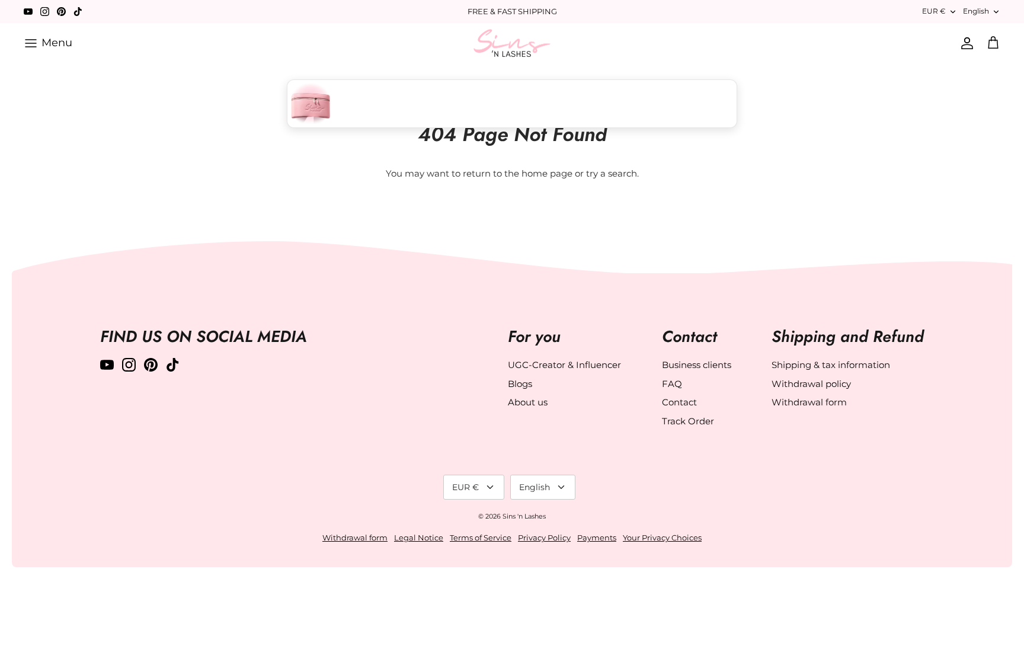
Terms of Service (480, 537)
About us (528, 402)
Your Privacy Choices (662, 537)
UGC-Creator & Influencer (564, 364)
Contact (679, 402)
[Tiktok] (77, 11)
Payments (596, 537)
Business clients (696, 364)
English (976, 11)
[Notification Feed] (503, 104)
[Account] (964, 43)
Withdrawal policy (811, 383)
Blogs (520, 383)
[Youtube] (28, 11)
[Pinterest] (61, 11)
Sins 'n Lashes (524, 516)
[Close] (727, 104)
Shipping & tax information (831, 364)
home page (546, 173)
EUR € (934, 11)
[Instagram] (44, 11)
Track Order (688, 421)
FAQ (672, 383)
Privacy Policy (544, 537)
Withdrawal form (809, 402)
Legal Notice (418, 537)
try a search (611, 173)
